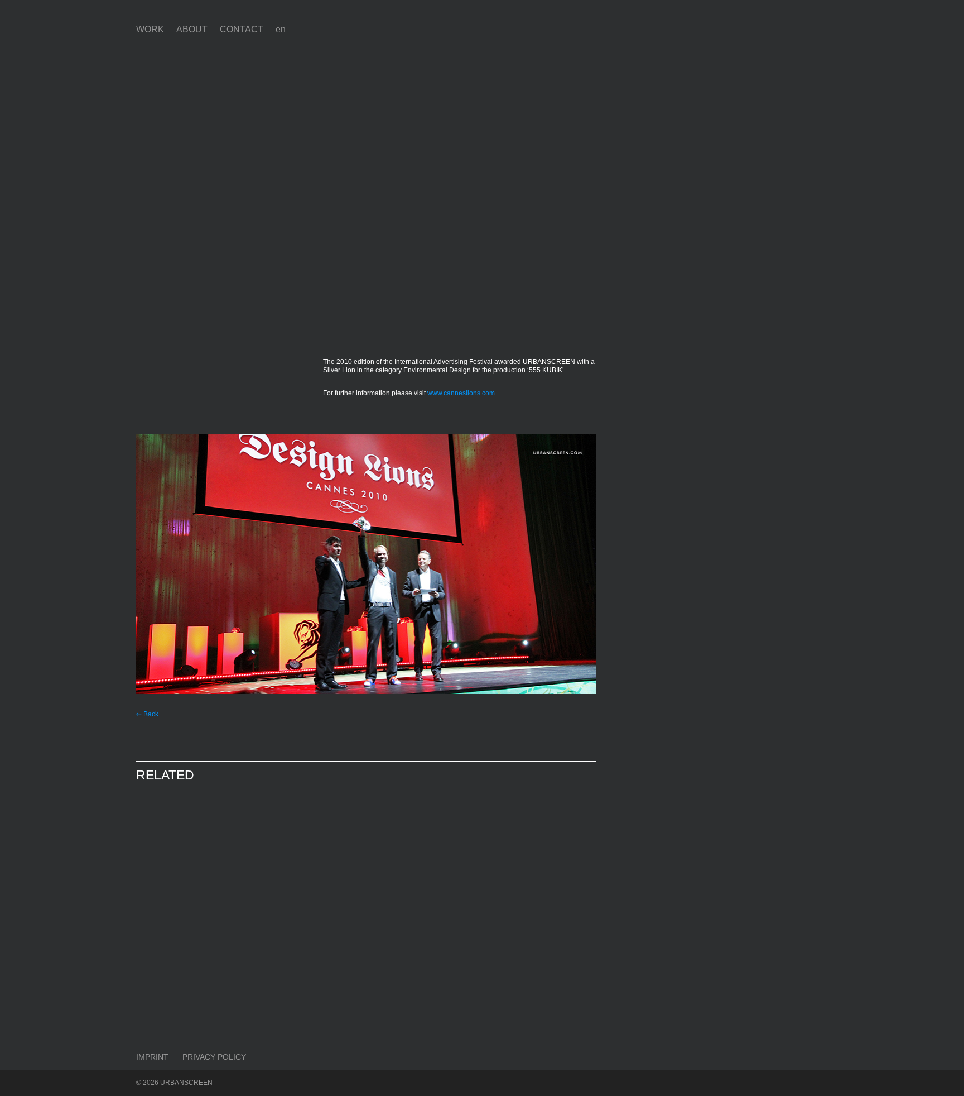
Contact (241, 29)
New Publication (294, 999)
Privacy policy (214, 1056)
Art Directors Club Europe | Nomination (301, 873)
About (192, 29)
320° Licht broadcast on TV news (184, 999)
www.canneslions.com (461, 393)
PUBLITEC (172, 857)
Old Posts (166, 873)
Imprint (152, 1056)
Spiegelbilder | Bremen (537, 882)
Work (150, 29)
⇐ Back (147, 714)
